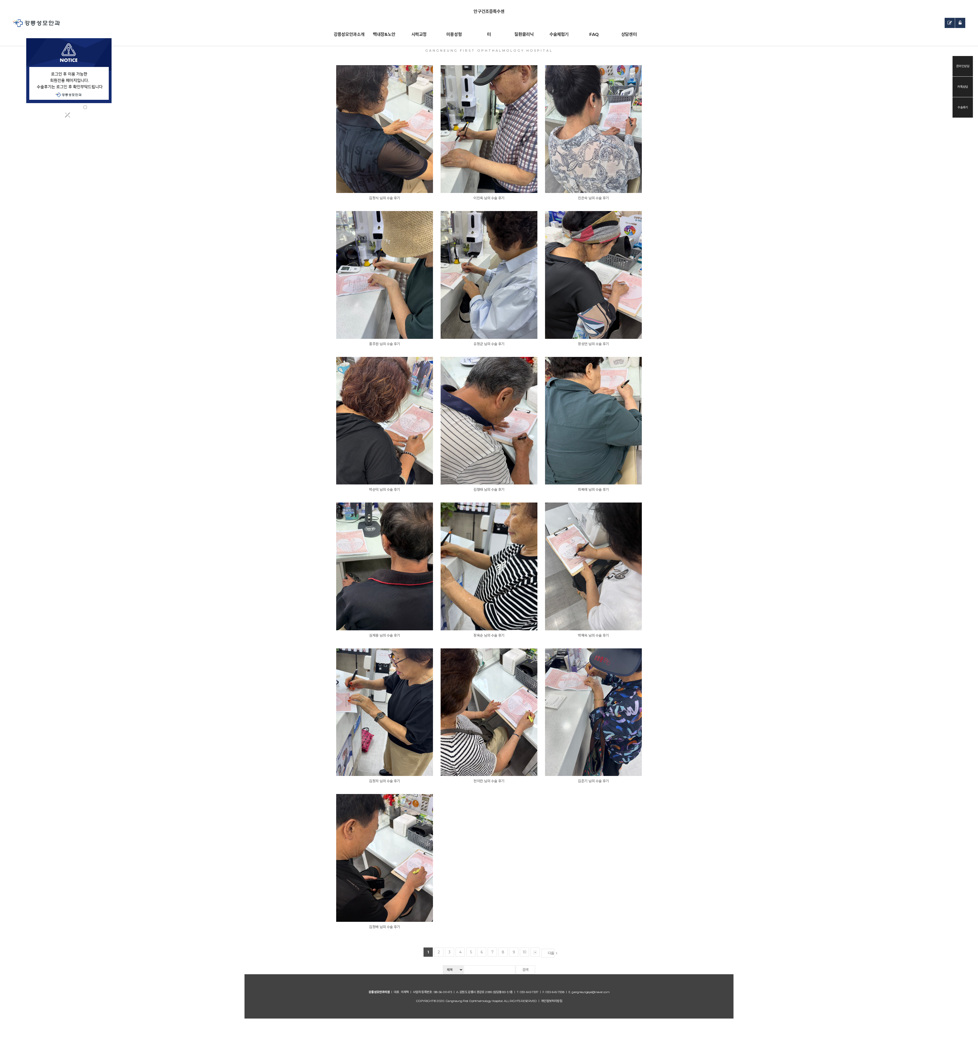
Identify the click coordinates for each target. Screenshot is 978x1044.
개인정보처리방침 (551, 1001)
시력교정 (419, 34)
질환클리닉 (524, 34)
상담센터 (629, 34)
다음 (551, 953)
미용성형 (454, 34)
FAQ (594, 34)
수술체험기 (559, 34)
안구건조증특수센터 (488, 16)
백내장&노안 (384, 34)
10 (524, 952)
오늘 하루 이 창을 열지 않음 (65, 107)
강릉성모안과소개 (349, 34)
